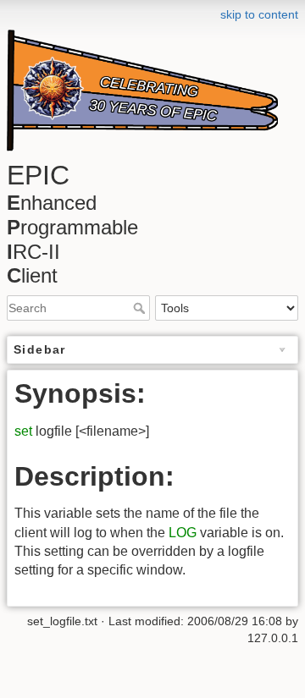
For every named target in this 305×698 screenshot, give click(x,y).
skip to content (259, 14)
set (23, 431)
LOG (183, 532)
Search (141, 308)
